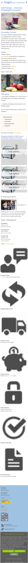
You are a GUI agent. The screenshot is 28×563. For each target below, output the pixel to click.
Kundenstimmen (4, 510)
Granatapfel (5, 56)
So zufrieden (3, 277)
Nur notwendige (20, 551)
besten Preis (10, 375)
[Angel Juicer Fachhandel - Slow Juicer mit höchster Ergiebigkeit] (14, 2)
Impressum (8, 562)
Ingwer (12, 68)
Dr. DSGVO (19, 558)
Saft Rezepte (17, 133)
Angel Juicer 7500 (14, 174)
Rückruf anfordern (10, 243)
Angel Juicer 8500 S (14, 161)
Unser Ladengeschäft (5, 509)
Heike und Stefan (4, 507)
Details (14, 554)
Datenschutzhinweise (17, 562)
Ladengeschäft (12, 211)
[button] (2, 2)
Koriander (13, 66)
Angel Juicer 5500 (14, 188)
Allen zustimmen (8, 551)
